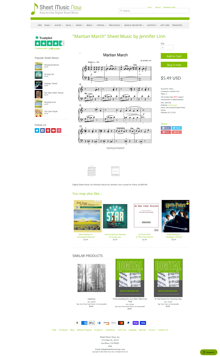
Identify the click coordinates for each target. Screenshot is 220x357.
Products (98, 330)
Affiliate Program (84, 330)
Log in (149, 7)
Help (54, 330)
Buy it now (174, 65)
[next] (184, 284)
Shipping (132, 330)
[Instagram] (59, 130)
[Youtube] (53, 130)
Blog (72, 330)
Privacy (152, 330)
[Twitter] (37, 130)
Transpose (63, 330)
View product (91, 280)
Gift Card (122, 330)
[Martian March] (92, 171)
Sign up (158, 7)
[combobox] (154, 10)
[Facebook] (42, 130)
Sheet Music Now (109, 352)
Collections (110, 330)
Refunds (142, 330)
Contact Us (163, 330)
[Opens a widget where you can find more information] (208, 352)
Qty (162, 43)
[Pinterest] (48, 130)
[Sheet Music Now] (56, 8)
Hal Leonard (172, 105)
